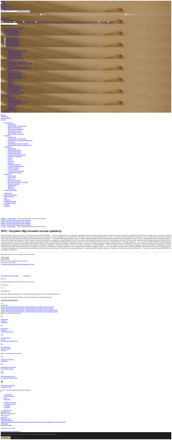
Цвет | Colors (12, 177)
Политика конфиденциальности (10, 431)
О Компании (8, 193)
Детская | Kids (12, 185)
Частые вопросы (9, 196)
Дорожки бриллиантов (15, 172)
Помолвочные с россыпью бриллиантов (20, 140)
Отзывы (6, 204)
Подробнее (53, 434)
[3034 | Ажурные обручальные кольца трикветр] (16, 220)
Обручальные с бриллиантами (13, 28)
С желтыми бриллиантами (16, 171)
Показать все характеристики (9, 300)
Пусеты (10, 159)
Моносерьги (11, 188)
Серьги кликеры (13, 169)
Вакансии (7, 199)
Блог (5, 198)
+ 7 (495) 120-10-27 (6, 9)
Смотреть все (12, 124)
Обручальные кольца (14, 150)
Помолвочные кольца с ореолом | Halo (19, 145)
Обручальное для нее (10, 33)
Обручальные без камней (12, 32)
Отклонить (16, 437)
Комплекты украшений (15, 156)
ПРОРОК (11, 187)
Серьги (10, 158)
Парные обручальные (10, 30)
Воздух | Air (11, 179)
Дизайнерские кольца (14, 153)
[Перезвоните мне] (24, 11)
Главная (3, 218)
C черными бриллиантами (16, 166)
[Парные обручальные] (11, 38)
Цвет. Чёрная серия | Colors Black (18, 182)
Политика (7, 407)
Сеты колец (11, 142)
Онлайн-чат (129, 14)
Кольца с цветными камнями (17, 155)
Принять (5, 437)
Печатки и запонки (14, 167)
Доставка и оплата (10, 203)
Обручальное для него (15, 131)
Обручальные (11, 218)
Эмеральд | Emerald (14, 184)
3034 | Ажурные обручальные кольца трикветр (16, 390)
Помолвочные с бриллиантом (17, 139)
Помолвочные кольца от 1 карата (18, 143)
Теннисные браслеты (14, 164)
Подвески (11, 161)
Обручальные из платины (12, 35)
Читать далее (5, 257)
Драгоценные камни (10, 195)
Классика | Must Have (14, 180)
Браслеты (11, 163)
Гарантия (7, 206)
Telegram (44, 14)
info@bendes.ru (5, 18)
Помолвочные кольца (14, 151)
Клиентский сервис (10, 201)
